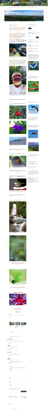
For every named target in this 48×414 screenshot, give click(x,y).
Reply (10, 349)
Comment (10, 369)
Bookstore (18, 7)
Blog (12, 7)
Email (10, 381)
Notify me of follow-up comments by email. (15, 388)
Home (10, 7)
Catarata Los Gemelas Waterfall (13, 232)
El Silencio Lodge (19, 176)
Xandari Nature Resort (13, 305)
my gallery (22, 62)
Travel (25, 7)
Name (10, 378)
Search (37, 37)
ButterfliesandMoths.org (31, 179)
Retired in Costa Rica (21, 2)
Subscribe (30, 28)
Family (29, 7)
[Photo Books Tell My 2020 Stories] (17, 323)
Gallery (15, 7)
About (35, 7)
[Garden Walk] (11, 323)
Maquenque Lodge (19, 284)
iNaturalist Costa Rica (30, 181)
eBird (28, 177)
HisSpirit (32, 7)
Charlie (16, 24)
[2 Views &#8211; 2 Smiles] (23, 323)
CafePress (22, 7)
